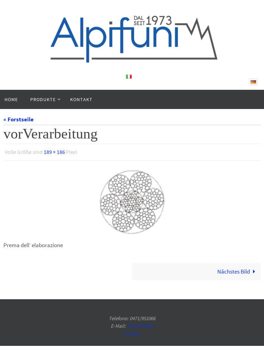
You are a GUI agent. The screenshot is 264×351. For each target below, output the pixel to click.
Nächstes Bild (233, 269)
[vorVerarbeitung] (132, 200)
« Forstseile (18, 119)
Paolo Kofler (140, 324)
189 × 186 (54, 151)
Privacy (132, 331)
